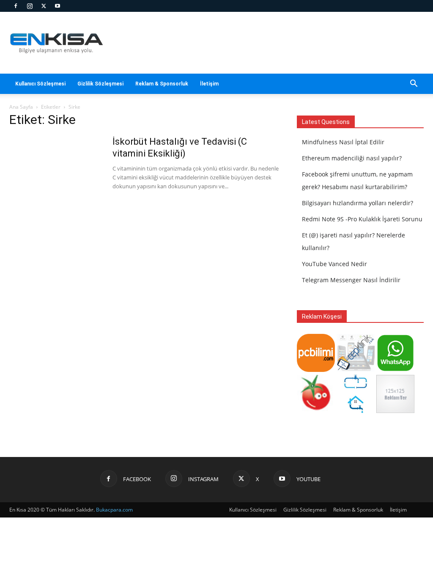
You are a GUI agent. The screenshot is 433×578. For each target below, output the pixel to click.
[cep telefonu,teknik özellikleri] (356, 370)
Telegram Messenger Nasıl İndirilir (351, 280)
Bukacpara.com (114, 509)
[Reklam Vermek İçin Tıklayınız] (395, 411)
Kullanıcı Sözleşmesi (40, 84)
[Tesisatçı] (356, 411)
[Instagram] (29, 6)
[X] (43, 6)
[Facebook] (15, 6)
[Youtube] (57, 6)
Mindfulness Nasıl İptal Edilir (343, 142)
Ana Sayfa (21, 106)
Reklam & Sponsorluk (161, 84)
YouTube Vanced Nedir (334, 264)
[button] (413, 84)
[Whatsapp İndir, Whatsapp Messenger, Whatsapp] (395, 370)
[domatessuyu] (316, 411)
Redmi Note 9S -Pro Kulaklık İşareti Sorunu (362, 219)
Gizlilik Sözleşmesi (100, 84)
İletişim (209, 84)
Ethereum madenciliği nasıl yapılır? (352, 158)
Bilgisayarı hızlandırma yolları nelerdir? (357, 203)
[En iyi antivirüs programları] (316, 370)
